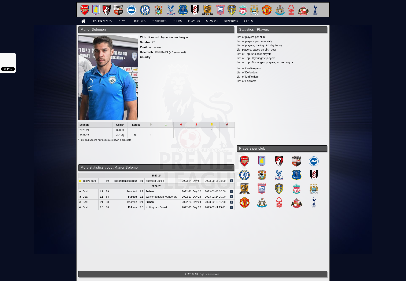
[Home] (83, 20)
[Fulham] (195, 6)
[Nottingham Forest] (291, 6)
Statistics (159, 21)
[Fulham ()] (314, 171)
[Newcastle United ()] (262, 198)
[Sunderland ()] (296, 198)
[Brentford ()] (296, 157)
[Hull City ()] (244, 185)
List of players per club (251, 37)
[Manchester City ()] (313, 185)
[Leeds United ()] (279, 185)
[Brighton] (131, 6)
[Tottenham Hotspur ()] (314, 198)
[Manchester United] (267, 6)
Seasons (212, 21)
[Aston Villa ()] (262, 157)
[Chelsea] (145, 6)
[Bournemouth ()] (279, 157)
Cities (248, 21)
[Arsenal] (84, 6)
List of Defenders (247, 72)
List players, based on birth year (256, 49)
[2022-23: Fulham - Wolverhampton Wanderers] (231, 196)
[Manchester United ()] (244, 198)
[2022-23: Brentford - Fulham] (231, 191)
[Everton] (183, 6)
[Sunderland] (303, 6)
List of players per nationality (254, 41)
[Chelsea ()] (244, 171)
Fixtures (139, 21)
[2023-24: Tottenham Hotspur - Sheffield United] (231, 180)
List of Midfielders (248, 76)
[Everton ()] (297, 171)
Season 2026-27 (102, 21)
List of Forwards (246, 81)
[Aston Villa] (96, 6)
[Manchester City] (254, 6)
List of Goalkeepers (249, 68)
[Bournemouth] (107, 6)
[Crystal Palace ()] (279, 171)
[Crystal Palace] (171, 6)
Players (194, 21)
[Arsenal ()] (244, 157)
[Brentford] (118, 6)
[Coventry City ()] (262, 171)
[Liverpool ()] (296, 185)
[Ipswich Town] (220, 6)
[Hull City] (207, 6)
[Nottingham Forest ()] (279, 198)
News (122, 21)
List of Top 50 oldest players (254, 53)
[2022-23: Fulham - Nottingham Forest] (231, 207)
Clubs (177, 21)
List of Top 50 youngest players (256, 58)
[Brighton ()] (314, 157)
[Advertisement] (282, 114)
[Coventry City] (158, 6)
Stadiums (231, 21)
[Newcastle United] (280, 6)
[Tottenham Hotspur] (315, 6)
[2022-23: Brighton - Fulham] (231, 202)
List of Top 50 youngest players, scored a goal (265, 62)
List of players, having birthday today (259, 45)
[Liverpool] (243, 6)
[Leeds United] (232, 6)
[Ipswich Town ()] (262, 185)
